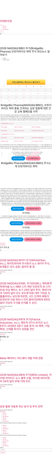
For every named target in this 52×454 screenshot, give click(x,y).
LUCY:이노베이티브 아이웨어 (37, 141)
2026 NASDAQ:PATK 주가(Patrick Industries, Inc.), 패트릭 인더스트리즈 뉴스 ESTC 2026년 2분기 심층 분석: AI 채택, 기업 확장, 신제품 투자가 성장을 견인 (24, 324)
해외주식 (4, 26)
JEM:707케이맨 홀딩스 (36, 127)
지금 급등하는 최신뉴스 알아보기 (26, 82)
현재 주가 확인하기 (18, 158)
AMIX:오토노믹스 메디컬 (19, 130)
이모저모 (4, 28)
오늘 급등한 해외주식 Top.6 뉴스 (7, 123)
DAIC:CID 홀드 (4, 130)
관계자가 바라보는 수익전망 (33, 239)
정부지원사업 (5, 29)
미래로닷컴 (6, 21)
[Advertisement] (26, 9)
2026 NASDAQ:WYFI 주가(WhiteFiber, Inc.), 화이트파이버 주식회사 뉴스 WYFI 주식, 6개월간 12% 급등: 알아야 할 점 (25, 263)
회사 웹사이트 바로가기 (33, 209)
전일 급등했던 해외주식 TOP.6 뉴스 (8, 134)
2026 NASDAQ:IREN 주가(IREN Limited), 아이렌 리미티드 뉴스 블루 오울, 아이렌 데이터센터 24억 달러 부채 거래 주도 (26, 378)
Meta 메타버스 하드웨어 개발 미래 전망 (21, 358)
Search (1, 447)
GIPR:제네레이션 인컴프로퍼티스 (38, 137)
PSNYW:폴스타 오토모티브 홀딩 (38, 130)
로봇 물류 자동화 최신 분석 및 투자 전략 (21, 406)
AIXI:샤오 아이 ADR (18, 127)
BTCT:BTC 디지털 (18, 141)
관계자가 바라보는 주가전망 (33, 223)
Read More (2, 271)
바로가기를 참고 (36, 152)
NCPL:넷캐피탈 (4, 127)
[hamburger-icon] (1, 24)
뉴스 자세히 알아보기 (33, 158)
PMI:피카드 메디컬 (4, 141)
